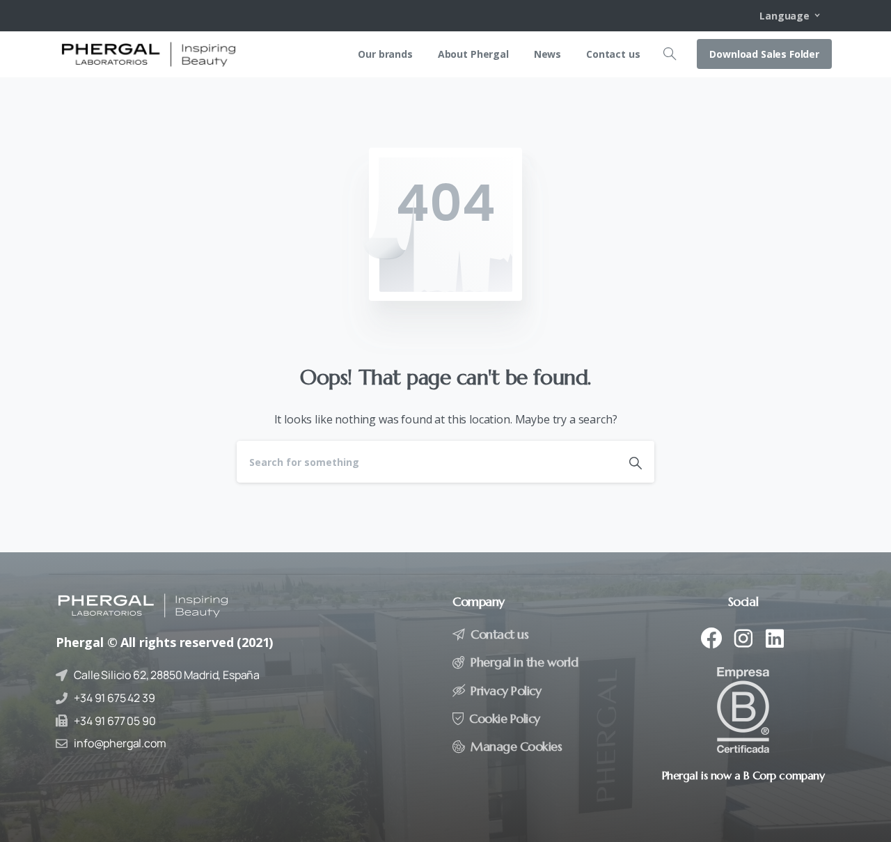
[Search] (669, 54)
